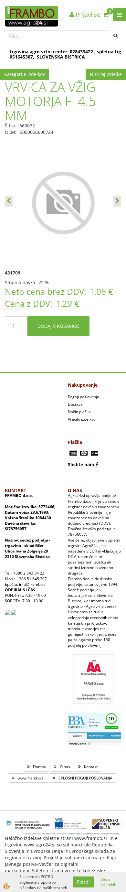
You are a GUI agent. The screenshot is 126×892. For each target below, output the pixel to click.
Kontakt (91, 766)
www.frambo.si (31, 778)
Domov (39, 766)
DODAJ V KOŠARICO (58, 326)
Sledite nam (81, 464)
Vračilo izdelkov (82, 419)
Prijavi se (87, 14)
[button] (117, 201)
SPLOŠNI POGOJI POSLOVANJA (85, 778)
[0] (105, 14)
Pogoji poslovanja (83, 397)
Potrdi (83, 882)
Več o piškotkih (108, 881)
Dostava (75, 404)
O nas (65, 766)
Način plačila (79, 411)
